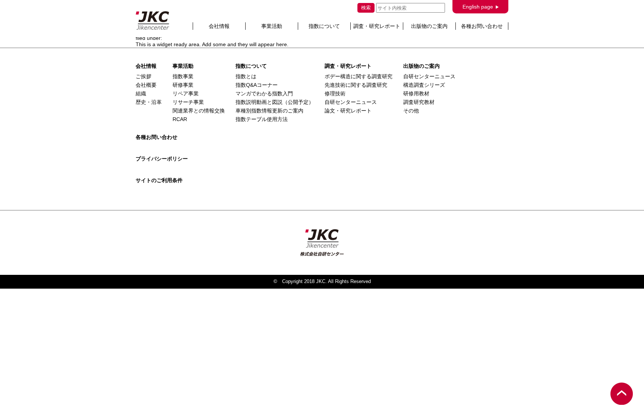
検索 (366, 7)
